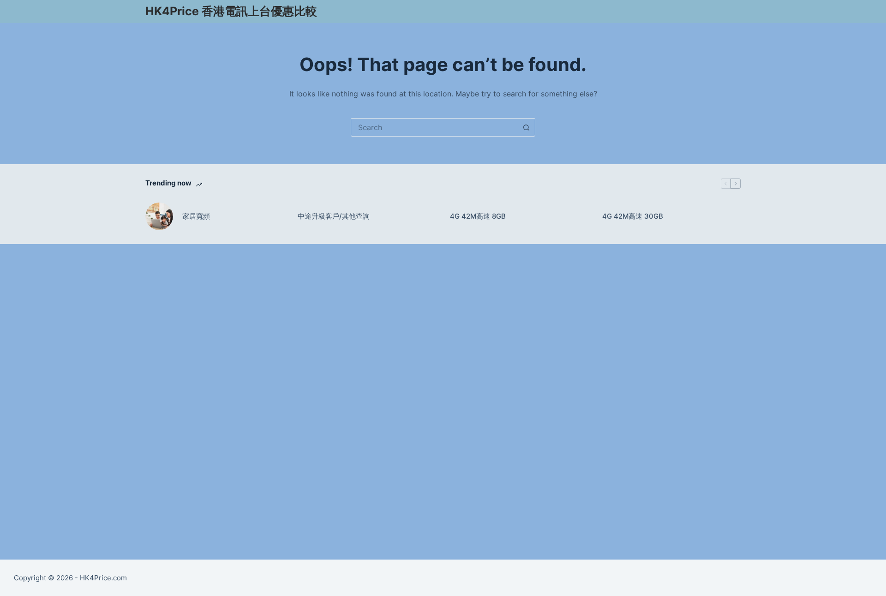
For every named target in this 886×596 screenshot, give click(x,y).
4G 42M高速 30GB (632, 216)
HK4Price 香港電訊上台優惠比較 (231, 11)
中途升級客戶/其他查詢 (334, 216)
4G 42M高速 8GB (478, 216)
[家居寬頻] (159, 216)
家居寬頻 (196, 216)
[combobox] (434, 127)
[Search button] (526, 127)
